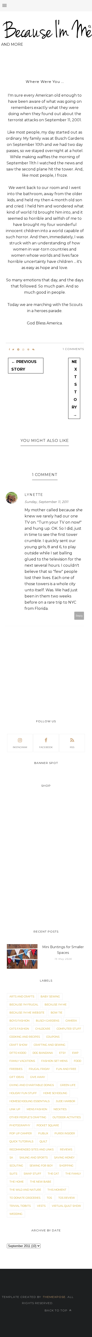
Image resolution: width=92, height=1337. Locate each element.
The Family (73, 1173)
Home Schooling (55, 1093)
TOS (49, 1197)
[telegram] (18, 349)
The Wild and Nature (25, 1189)
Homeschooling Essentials (29, 1101)
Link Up (14, 1109)
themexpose (54, 1297)
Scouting (16, 1165)
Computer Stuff (69, 1028)
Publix (43, 1133)
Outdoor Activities (67, 1117)
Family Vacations (22, 1061)
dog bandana (43, 1052)
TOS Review (66, 1197)
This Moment (56, 1189)
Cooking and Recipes (24, 1036)
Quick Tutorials (21, 1141)
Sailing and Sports (33, 1157)
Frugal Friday (39, 1069)
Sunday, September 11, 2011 (46, 502)
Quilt (43, 1141)
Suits (13, 1173)
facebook (46, 747)
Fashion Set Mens (54, 1061)
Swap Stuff (32, 1173)
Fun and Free (66, 1069)
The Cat (53, 1173)
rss (72, 747)
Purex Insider (64, 1133)
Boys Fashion (19, 1020)
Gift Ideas (16, 1077)
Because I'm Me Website (26, 1012)
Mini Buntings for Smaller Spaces (63, 950)
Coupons (52, 1036)
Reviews (66, 1149)
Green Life (67, 1085)
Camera (71, 1020)
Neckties (60, 1109)
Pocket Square (48, 1125)
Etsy (62, 1052)
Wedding (15, 1214)
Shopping (66, 1165)
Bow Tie (56, 1012)
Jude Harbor (65, 1101)
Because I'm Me (56, 1004)
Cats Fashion (19, 1028)
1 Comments (73, 349)
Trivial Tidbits (20, 1205)
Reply (79, 615)
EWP (75, 1052)
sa (11, 1157)
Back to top (56, 1310)
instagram (20, 747)
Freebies (15, 1069)
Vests (41, 1205)
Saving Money (64, 1157)
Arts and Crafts (21, 996)
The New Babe (40, 1181)
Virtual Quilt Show (66, 1205)
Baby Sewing (50, 996)
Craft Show (18, 1044)
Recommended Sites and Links (31, 1149)
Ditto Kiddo (17, 1052)
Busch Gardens (47, 1020)
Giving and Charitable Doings (31, 1085)
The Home (16, 1181)
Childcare (42, 1028)
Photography (19, 1125)
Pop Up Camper (20, 1133)
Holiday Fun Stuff (23, 1093)
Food (77, 1061)
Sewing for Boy (41, 1165)
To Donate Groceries (24, 1197)
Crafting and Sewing (49, 1044)
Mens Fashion (37, 1109)
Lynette (34, 495)
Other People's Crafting (27, 1117)
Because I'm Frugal (23, 1004)
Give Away (37, 1077)
